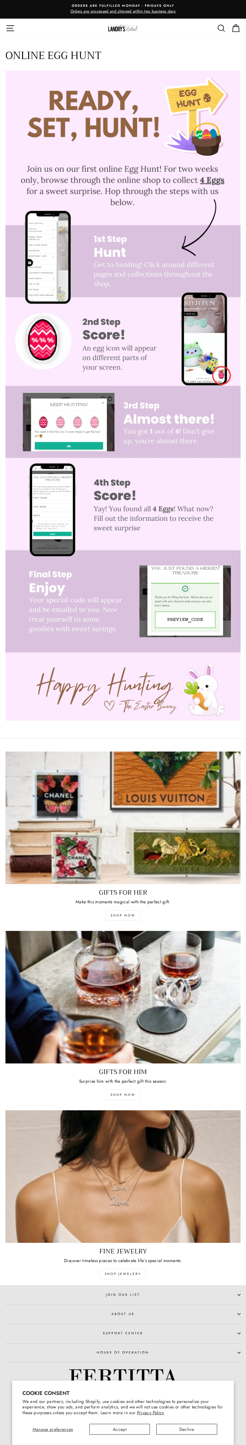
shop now (123, 915)
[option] (123, 9)
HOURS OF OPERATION (123, 1352)
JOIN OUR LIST (123, 1294)
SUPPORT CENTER (123, 1333)
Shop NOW (123, 1094)
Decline (186, 1429)
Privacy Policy (150, 1412)
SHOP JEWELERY (123, 1273)
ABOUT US (122, 1314)
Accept (120, 1429)
